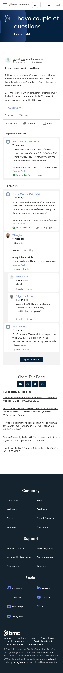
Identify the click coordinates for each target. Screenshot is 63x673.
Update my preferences (17, 641)
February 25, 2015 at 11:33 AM (27, 62)
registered (50, 658)
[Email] (20, 384)
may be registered (17, 662)
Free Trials (21, 637)
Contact (7, 637)
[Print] (28, 384)
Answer (31, 123)
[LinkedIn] (42, 384)
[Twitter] (35, 384)
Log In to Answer (31, 359)
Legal (33, 637)
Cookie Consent (35, 644)
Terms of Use (48, 652)
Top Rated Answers (16, 133)
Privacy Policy (47, 637)
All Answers (12, 185)
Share (50, 123)
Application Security (43, 641)
